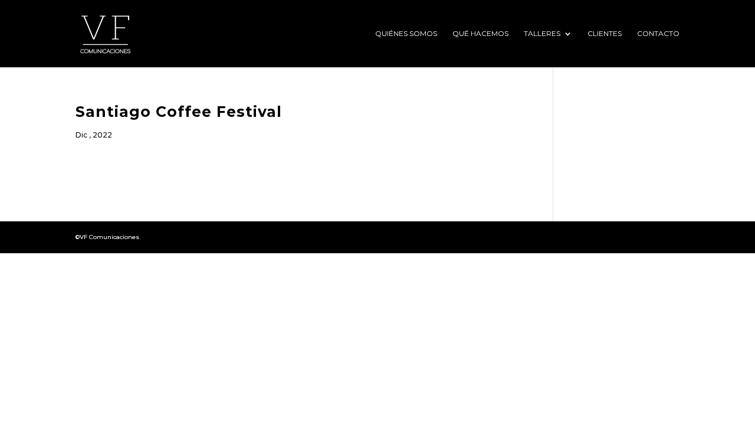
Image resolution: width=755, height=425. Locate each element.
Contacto (658, 34)
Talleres (542, 34)
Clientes (604, 34)
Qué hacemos (480, 34)
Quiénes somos (406, 34)
